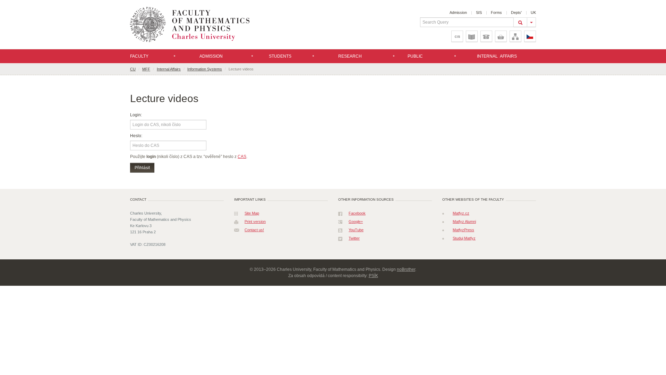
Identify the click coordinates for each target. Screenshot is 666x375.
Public (415, 56)
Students (280, 56)
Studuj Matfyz (464, 238)
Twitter (354, 238)
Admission (458, 12)
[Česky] (530, 36)
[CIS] (457, 36)
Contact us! (254, 230)
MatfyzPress (463, 230)
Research (350, 56)
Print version (255, 221)
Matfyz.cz (461, 213)
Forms (496, 12)
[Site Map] (515, 36)
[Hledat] (520, 22)
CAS (242, 156)
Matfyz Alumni (464, 221)
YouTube (356, 230)
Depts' (516, 12)
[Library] (472, 36)
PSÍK (373, 275)
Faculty (139, 56)
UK (533, 12)
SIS (479, 12)
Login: (136, 114)
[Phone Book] (486, 36)
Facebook (357, 213)
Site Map (252, 213)
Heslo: (136, 135)
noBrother (406, 269)
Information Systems (204, 69)
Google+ (356, 221)
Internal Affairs (497, 56)
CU (133, 69)
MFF (146, 69)
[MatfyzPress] (501, 36)
